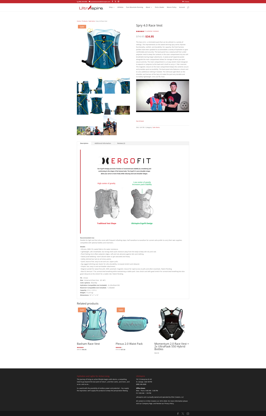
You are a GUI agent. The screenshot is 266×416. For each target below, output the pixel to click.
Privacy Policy (169, 403)
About (148, 7)
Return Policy (171, 7)
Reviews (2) (121, 143)
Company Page (147, 403)
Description (84, 143)
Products (84, 21)
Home (79, 21)
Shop (111, 7)
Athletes (120, 7)
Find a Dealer (159, 7)
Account (182, 7)
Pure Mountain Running (134, 7)
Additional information (103, 143)
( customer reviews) (151, 31)
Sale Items (92, 21)
